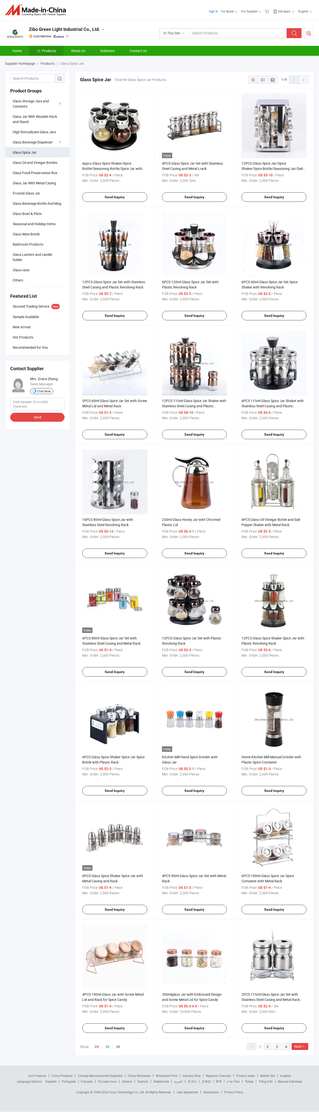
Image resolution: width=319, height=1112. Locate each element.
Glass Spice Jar (24, 152)
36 (107, 1046)
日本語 (206, 1081)
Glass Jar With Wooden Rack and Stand (35, 119)
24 (97, 1047)
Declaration (211, 1092)
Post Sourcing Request (309, 33)
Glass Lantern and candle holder (32, 257)
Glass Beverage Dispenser (33, 142)
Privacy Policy (233, 1092)
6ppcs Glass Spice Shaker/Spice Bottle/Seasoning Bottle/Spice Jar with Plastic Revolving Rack (112, 168)
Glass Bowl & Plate (27, 213)
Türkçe (249, 1081)
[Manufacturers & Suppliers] (37, 10)
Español (51, 1081)
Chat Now (44, 391)
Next (298, 1046)
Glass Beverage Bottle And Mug (37, 203)
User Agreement (187, 1092)
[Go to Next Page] (304, 79)
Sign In (213, 11)
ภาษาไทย (233, 1081)
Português (69, 1081)
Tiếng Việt (266, 1081)
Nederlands (161, 1081)
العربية (178, 1081)
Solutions (107, 50)
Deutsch (142, 1081)
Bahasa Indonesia (290, 1081)
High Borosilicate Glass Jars (34, 132)
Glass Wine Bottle (26, 234)
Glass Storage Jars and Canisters (31, 104)
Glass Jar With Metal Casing (34, 183)
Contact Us (138, 50)
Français (87, 1081)
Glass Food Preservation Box (35, 172)
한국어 (192, 1081)
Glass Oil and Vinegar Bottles (35, 162)
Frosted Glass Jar (26, 193)
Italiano (127, 1081)
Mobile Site (267, 1076)
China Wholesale (139, 1076)
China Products (62, 1076)
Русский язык (107, 1081)
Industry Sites (191, 1076)
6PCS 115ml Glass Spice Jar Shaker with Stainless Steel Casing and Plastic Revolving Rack (272, 406)
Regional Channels (218, 1076)
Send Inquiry (115, 197)
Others (18, 280)
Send (37, 417)
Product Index (245, 1076)
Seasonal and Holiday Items (34, 223)
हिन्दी (219, 1081)
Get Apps (284, 11)
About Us (78, 50)
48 (118, 1046)
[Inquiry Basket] (267, 11)
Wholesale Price (166, 1076)
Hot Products (37, 1076)
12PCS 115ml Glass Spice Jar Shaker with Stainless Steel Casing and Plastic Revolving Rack (194, 406)
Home (17, 50)
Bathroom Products (28, 244)
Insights (285, 1076)
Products (49, 50)
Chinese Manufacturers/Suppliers (100, 1076)
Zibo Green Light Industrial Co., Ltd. (64, 29)
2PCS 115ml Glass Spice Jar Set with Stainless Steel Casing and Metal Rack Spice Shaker (270, 999)
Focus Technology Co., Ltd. (127, 1092)
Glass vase (21, 270)
